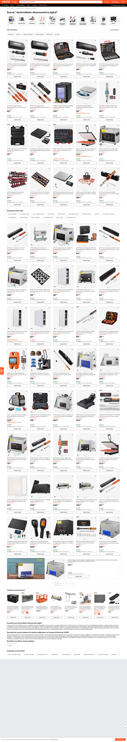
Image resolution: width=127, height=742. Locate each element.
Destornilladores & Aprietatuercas (30, 8)
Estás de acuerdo (120, 739)
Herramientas (12, 8)
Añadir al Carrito (17, 76)
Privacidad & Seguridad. (54, 739)
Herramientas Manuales (20, 8)
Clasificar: (112, 29)
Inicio (8, 8)
